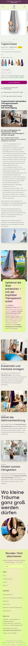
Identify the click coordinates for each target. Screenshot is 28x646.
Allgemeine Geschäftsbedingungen (12, 607)
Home (4, 575)
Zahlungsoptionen (8, 594)
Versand (7, 644)
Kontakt (5, 582)
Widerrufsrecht (7, 611)
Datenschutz (6, 604)
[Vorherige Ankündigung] (2, 2)
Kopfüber (11, 640)
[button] (2, 6)
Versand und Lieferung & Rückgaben (13, 598)
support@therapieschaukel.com (12, 630)
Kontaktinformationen (22, 644)
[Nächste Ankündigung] (25, 2)
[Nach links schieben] (10, 39)
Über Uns (5, 585)
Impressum (6, 601)
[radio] (2, 63)
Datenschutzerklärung (21, 642)
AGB (3, 644)
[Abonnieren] (23, 566)
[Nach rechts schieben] (17, 39)
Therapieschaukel (7, 579)
